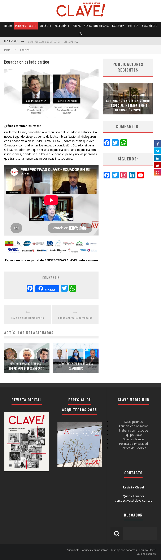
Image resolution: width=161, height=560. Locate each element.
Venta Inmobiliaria (96, 25)
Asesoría (60, 25)
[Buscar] (80, 33)
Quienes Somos (133, 439)
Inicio (8, 25)
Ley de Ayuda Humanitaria (27, 317)
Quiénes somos (146, 554)
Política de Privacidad (133, 444)
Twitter (133, 25)
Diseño (44, 25)
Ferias (77, 25)
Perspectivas (24, 25)
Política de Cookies (133, 448)
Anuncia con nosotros (133, 426)
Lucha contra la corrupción (75, 317)
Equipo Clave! (134, 435)
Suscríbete (149, 25)
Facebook (118, 25)
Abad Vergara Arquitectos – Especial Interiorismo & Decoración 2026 (70, 41)
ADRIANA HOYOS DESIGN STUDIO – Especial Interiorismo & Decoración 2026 (128, 105)
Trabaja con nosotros (133, 430)
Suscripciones (133, 422)
